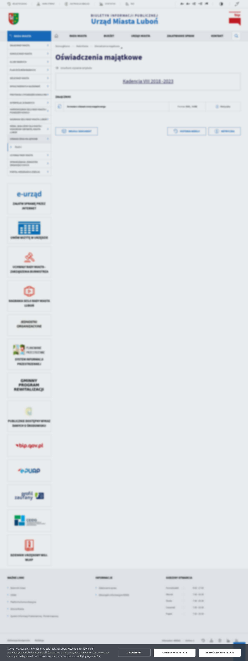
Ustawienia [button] (134, 652)
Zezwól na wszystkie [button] (220, 652)
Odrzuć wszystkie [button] (174, 652)
